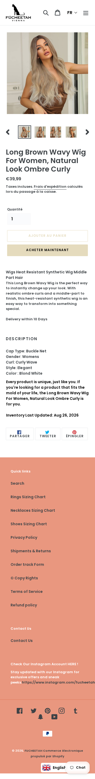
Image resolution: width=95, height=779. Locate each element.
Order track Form (27, 564)
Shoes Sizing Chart (29, 524)
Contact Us (22, 640)
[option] (24, 132)
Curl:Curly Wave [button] (21, 362)
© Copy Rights (24, 578)
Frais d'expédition (50, 186)
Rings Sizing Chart (28, 497)
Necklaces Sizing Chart (33, 510)
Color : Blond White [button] (24, 373)
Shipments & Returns (31, 551)
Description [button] (21, 338)
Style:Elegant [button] (19, 367)
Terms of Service (27, 591)
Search (17, 483)
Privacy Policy (24, 537)
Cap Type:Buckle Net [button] (26, 351)
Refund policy (24, 605)
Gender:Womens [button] (22, 356)
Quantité (14, 209)
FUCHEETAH (33, 751)
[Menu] (86, 12)
